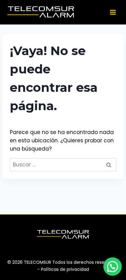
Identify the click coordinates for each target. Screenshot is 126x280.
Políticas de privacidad (65, 269)
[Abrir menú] (113, 12)
